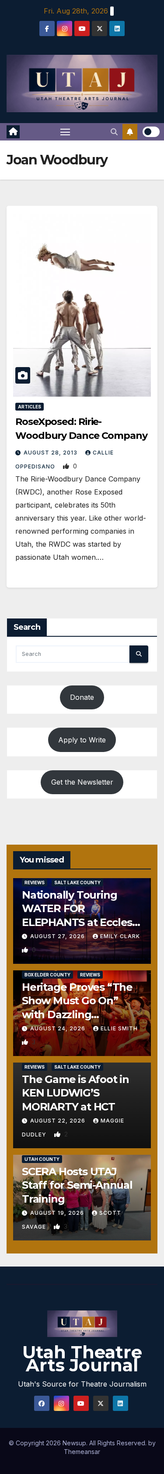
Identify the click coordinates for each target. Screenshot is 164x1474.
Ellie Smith (119, 1028)
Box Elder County (47, 974)
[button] (114, 131)
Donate (82, 697)
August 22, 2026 (58, 1120)
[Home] (13, 131)
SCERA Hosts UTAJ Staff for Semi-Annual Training (77, 1185)
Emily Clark (120, 936)
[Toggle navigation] (65, 132)
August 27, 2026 (58, 936)
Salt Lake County (77, 882)
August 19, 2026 (58, 1213)
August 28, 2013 (51, 452)
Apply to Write (82, 739)
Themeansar (82, 1451)
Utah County (41, 1159)
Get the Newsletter (82, 782)
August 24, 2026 (58, 1028)
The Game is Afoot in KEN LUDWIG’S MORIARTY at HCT (75, 1093)
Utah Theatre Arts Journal (82, 1358)
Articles (29, 406)
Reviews (34, 882)
